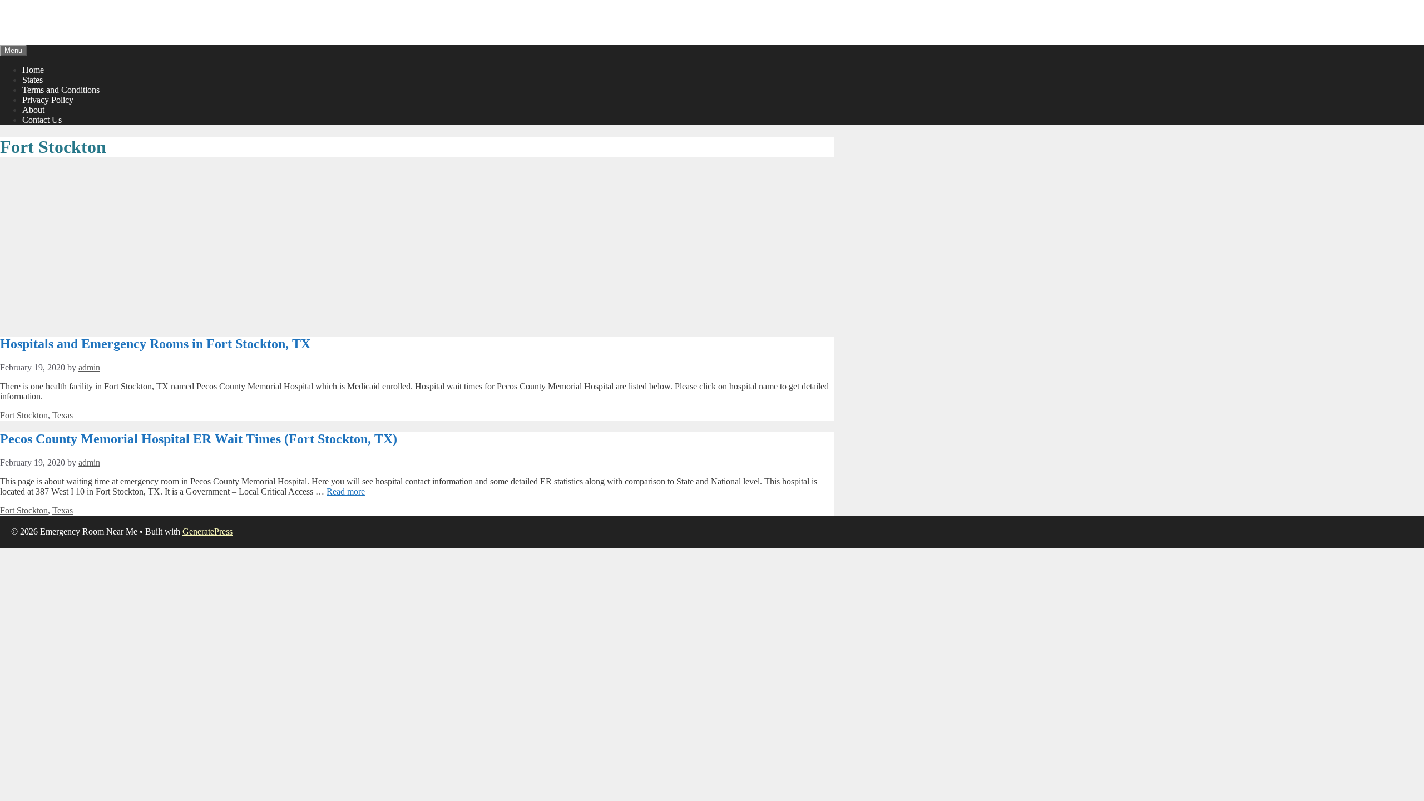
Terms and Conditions (61, 90)
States (32, 80)
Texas (62, 415)
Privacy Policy (47, 100)
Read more (346, 491)
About (33, 110)
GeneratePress (207, 531)
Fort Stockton (24, 415)
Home (33, 70)
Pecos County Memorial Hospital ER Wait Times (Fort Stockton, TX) (198, 439)
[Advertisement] (417, 247)
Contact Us (42, 120)
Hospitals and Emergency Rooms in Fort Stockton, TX (155, 344)
